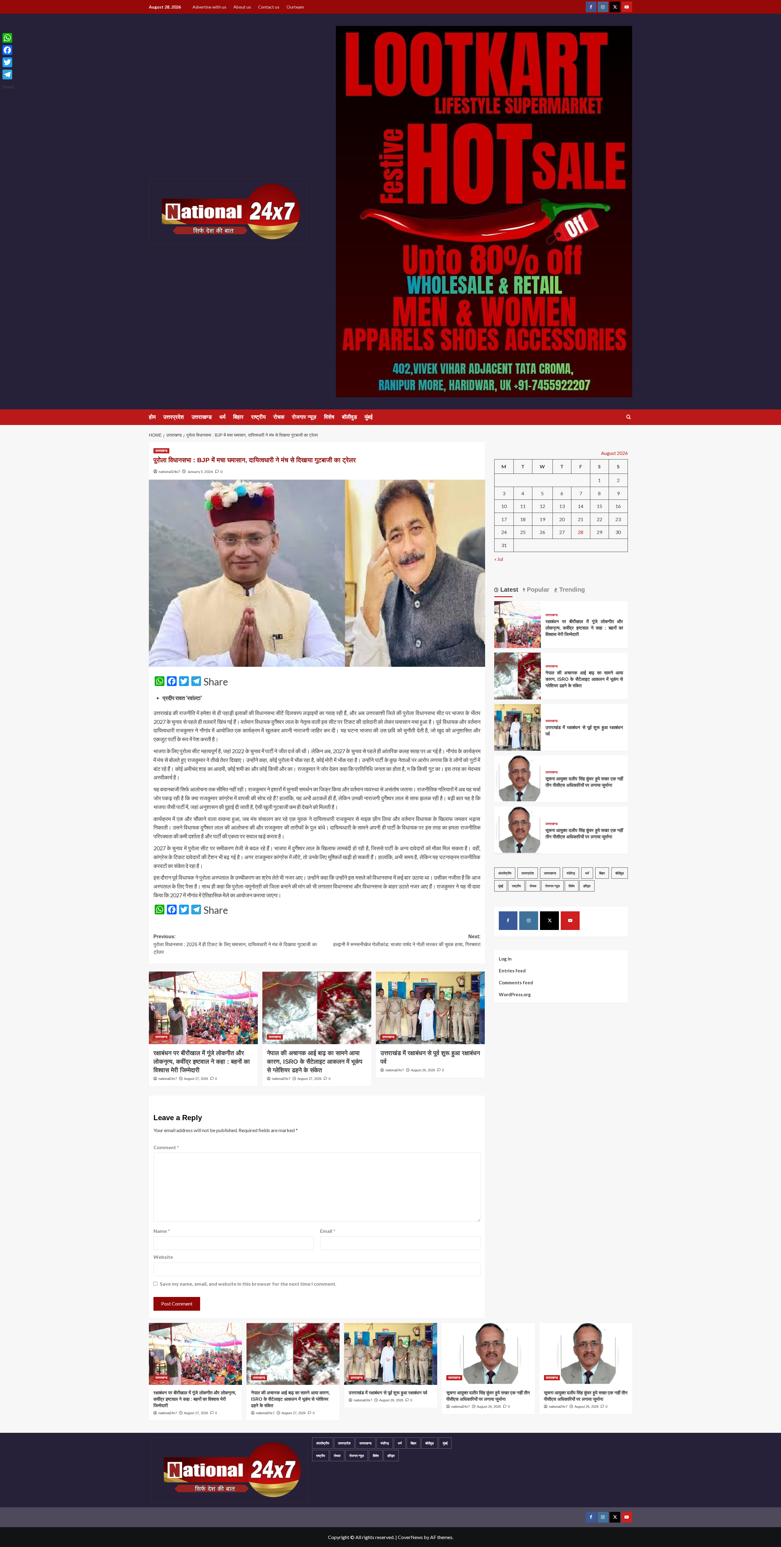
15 (599, 506)
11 (523, 506)
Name (161, 1231)
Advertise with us (209, 6)
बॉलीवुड (349, 417)
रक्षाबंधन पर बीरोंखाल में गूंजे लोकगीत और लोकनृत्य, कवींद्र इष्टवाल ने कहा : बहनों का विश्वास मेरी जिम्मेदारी (201, 1061)
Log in (505, 958)
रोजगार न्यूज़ (304, 417)
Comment (166, 1147)
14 (580, 506)
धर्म (222, 417)
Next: (406, 940)
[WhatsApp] (8, 38)
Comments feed (516, 982)
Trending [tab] (571, 589)
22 (599, 519)
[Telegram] (8, 74)
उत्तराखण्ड (202, 417)
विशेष (329, 417)
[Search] (628, 417)
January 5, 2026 (200, 471)
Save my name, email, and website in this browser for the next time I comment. (248, 1284)
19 (542, 519)
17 (504, 519)
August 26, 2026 (423, 1070)
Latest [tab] (508, 589)
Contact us (268, 6)
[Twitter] (8, 62)
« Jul (498, 558)
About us (242, 6)
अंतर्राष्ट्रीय (504, 873)
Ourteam (295, 6)
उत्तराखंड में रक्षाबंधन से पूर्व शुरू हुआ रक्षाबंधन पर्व (388, 1392)
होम (152, 417)
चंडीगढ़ (571, 873)
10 (504, 506)
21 (580, 519)
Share (215, 682)
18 (523, 519)
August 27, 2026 (196, 1078)
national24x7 (169, 471)
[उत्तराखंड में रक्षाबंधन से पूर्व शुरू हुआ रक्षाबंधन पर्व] (430, 1007)
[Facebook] (8, 50)
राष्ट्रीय (258, 417)
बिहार (238, 417)
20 (562, 519)
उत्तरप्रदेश (173, 417)
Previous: (235, 944)
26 (542, 532)
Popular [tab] (537, 589)
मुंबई (369, 417)
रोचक (278, 417)
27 (562, 532)
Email (327, 1231)
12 (542, 506)
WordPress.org (515, 994)
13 (562, 506)
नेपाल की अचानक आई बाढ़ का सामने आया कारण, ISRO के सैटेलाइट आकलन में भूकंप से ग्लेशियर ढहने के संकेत (314, 1061)
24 (504, 532)
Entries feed (512, 970)
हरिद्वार (587, 886)
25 (523, 532)
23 (618, 519)
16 (618, 506)
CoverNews (410, 1537)
